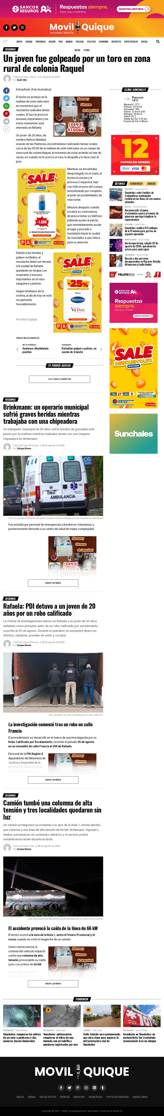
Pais (61, 41)
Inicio (19, 41)
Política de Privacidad (117, 1097)
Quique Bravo (24, 448)
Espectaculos (131, 41)
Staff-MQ (22, 80)
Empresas (65, 1097)
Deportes (116, 41)
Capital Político (48, 1097)
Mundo (69, 41)
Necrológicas (95, 1097)
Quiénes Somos (140, 1097)
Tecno (86, 50)
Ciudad (28, 41)
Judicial (20, 1097)
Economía (103, 41)
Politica (91, 41)
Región (52, 41)
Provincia (40, 41)
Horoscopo (79, 1097)
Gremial (32, 1097)
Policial (80, 41)
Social (144, 41)
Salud (77, 50)
